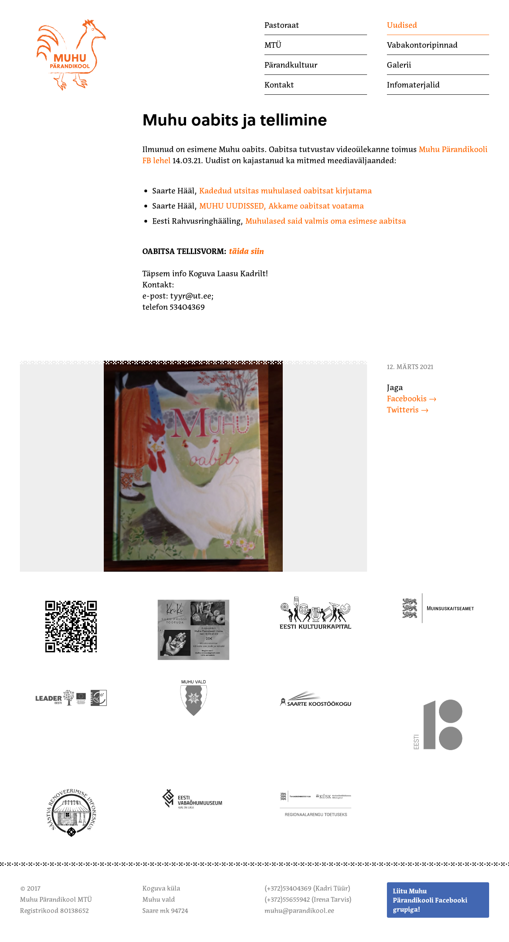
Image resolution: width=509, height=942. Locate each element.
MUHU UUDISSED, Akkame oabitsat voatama (281, 206)
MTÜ (273, 45)
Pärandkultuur (290, 65)
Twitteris (403, 410)
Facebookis (407, 398)
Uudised (402, 25)
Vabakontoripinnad (422, 45)
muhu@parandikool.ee (299, 911)
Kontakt (279, 85)
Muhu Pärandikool (53, 21)
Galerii (399, 65)
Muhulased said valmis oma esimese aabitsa (325, 221)
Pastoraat (281, 25)
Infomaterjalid (413, 85)
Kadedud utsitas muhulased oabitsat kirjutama (285, 191)
